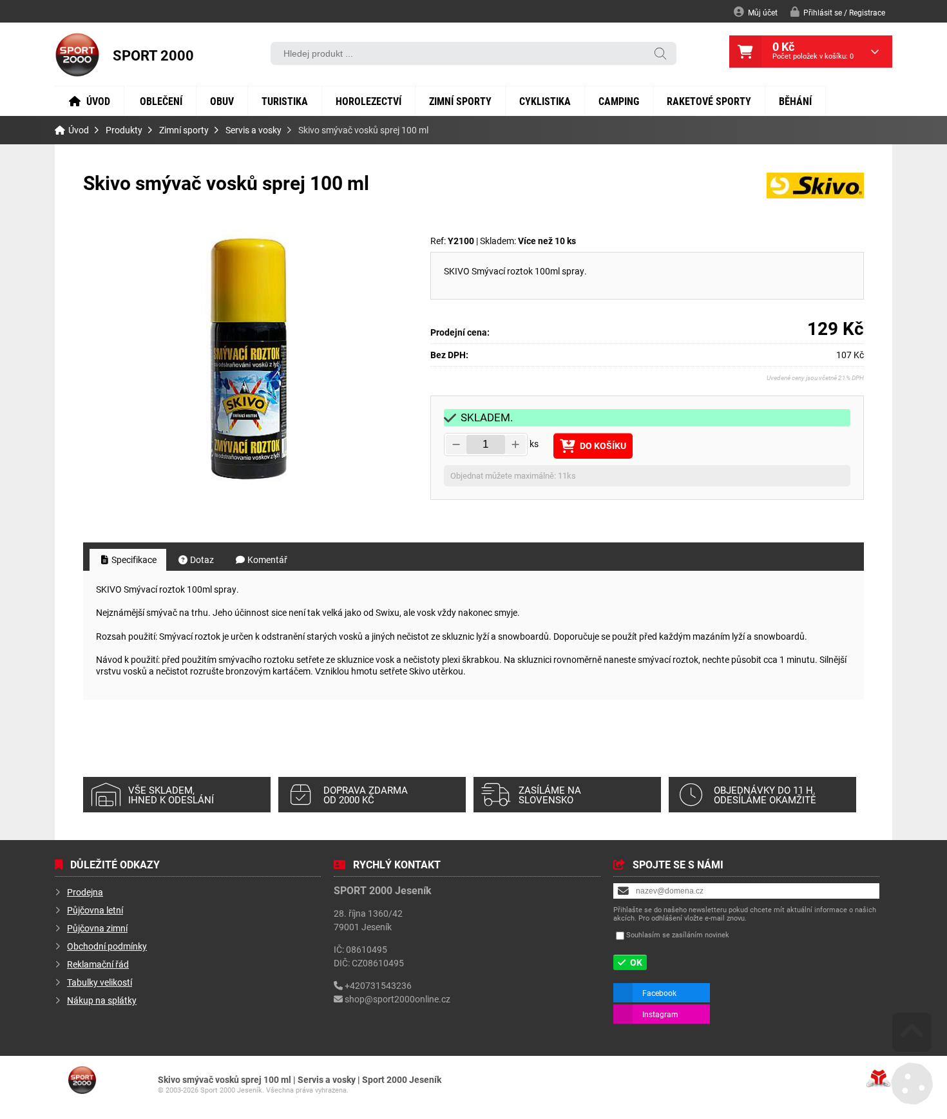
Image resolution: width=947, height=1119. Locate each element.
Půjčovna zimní (97, 928)
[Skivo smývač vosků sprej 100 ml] (250, 363)
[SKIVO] (815, 195)
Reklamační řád (98, 964)
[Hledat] (660, 54)
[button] (838, 12)
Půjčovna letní (95, 910)
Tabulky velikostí (99, 982)
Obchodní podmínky (107, 946)
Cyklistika (545, 101)
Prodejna (85, 892)
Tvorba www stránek (878, 1078)
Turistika (285, 101)
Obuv (222, 101)
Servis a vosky (253, 130)
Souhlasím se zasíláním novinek (677, 934)
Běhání (795, 101)
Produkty (124, 130)
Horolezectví (368, 101)
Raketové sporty (709, 101)
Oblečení (161, 101)
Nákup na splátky (102, 1000)
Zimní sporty (460, 101)
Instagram (660, 1014)
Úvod (77, 54)
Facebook (659, 993)
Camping (618, 101)
